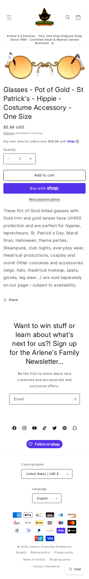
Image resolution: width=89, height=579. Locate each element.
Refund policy (40, 552)
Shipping (8, 133)
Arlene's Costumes (42, 546)
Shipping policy (60, 559)
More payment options (44, 199)
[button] (9, 17)
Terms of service (34, 559)
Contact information (46, 566)
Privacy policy (63, 552)
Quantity (9, 149)
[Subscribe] (75, 399)
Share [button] (13, 300)
